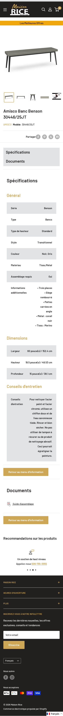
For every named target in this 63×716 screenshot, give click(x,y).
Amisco (7, 124)
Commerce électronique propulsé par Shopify (25, 708)
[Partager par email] (57, 136)
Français (9, 660)
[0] (57, 10)
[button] (54, 714)
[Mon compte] (50, 9)
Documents (15, 161)
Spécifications (18, 152)
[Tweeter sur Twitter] (51, 136)
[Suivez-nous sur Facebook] (5, 677)
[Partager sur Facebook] (38, 136)
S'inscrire (13, 644)
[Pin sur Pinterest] (44, 136)
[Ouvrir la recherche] (43, 9)
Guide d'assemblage (23, 504)
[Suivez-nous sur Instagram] (12, 677)
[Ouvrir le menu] (5, 9)
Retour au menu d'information (25, 471)
